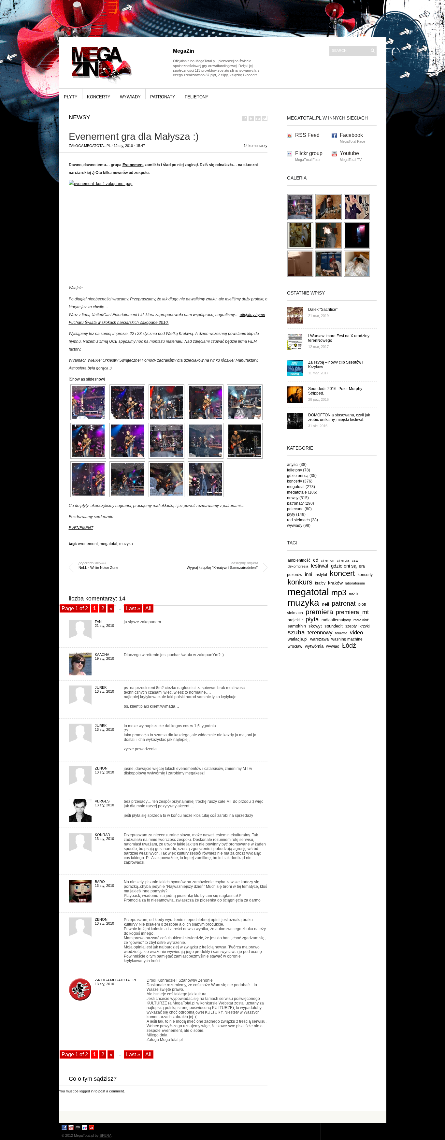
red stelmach (298, 520)
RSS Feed (307, 135)
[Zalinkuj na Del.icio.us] (258, 118)
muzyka (126, 543)
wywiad (332, 646)
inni (308, 574)
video (356, 632)
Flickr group (309, 153)
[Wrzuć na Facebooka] (244, 118)
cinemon (327, 560)
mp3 (338, 592)
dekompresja (298, 566)
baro (100, 882)
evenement (88, 543)
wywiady (130, 96)
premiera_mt (352, 612)
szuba (296, 632)
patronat (344, 603)
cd (315, 560)
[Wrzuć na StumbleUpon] (264, 118)
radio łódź (361, 620)
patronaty (162, 96)
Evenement (133, 165)
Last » (133, 608)
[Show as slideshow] (87, 379)
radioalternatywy (336, 620)
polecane (295, 509)
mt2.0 (353, 594)
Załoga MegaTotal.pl (90, 146)
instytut (321, 574)
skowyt (315, 626)
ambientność (299, 560)
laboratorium (355, 583)
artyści (292, 464)
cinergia (343, 560)
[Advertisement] (222, 1116)
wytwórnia (314, 646)
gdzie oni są (298, 475)
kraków (335, 582)
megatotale (297, 492)
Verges (102, 801)
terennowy (320, 632)
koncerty (98, 96)
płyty (71, 96)
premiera (319, 611)
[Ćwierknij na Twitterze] (251, 118)
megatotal (108, 543)
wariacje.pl (298, 639)
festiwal (319, 566)
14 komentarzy (255, 146)
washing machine (347, 639)
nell (325, 604)
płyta (312, 619)
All (148, 608)
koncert (342, 573)
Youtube (349, 153)
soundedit (333, 626)
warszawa (319, 639)
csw (355, 560)
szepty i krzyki (357, 626)
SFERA (105, 1135)
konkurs (300, 582)
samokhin (297, 626)
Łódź (349, 645)
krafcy (320, 583)
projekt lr (295, 620)
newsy (79, 117)
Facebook (351, 135)
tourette (341, 633)
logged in (86, 1091)
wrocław (295, 646)
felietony (196, 96)
